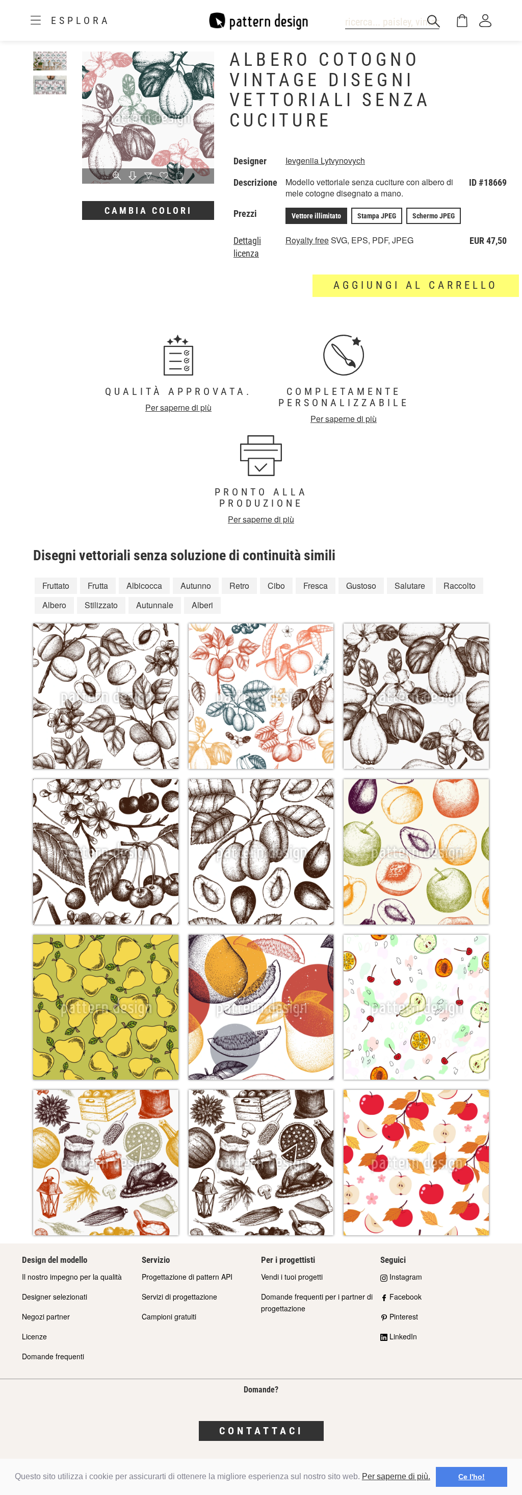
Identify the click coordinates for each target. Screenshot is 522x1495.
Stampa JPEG (376, 216)
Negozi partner (46, 1316)
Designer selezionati (54, 1296)
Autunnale (154, 605)
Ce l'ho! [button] (471, 1477)
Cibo (276, 585)
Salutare (410, 585)
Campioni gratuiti (169, 1316)
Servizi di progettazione (179, 1296)
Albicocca (144, 585)
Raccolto (459, 585)
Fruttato (55, 585)
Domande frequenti (53, 1356)
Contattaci (261, 1431)
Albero (54, 605)
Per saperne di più (178, 407)
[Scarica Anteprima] (132, 176)
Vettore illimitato (316, 216)
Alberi (202, 605)
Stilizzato (101, 605)
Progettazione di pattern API (187, 1277)
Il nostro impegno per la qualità (72, 1277)
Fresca (315, 585)
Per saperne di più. (396, 1476)
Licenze (34, 1336)
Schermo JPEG (433, 216)
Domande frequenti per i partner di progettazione (317, 1302)
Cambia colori (148, 210)
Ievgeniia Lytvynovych (325, 160)
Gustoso (361, 585)
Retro (239, 585)
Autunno (195, 585)
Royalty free (307, 240)
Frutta (98, 585)
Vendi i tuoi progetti (292, 1277)
